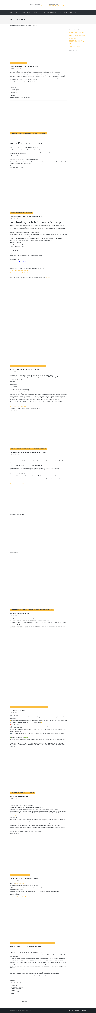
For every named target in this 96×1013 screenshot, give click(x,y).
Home (11, 12)
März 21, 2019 (14, 712)
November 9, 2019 (15, 68)
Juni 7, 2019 (13, 218)
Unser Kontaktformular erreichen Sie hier (19, 261)
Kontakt (76, 12)
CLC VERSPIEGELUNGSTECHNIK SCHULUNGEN (24, 878)
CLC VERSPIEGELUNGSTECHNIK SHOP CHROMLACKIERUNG (28, 452)
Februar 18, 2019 (14, 798)
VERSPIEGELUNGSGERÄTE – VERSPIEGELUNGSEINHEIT (26, 946)
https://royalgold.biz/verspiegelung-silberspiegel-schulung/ (22, 896)
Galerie (59, 12)
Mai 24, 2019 (13, 454)
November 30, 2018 (15, 948)
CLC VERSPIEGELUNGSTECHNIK (19, 613)
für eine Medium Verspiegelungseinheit (19, 270)
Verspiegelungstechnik (40, 133)
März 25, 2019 (14, 615)
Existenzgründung (51, 12)
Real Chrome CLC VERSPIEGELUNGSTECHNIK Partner (27, 137)
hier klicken (47, 277)
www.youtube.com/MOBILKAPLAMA (25, 978)
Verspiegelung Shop (17, 483)
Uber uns (17, 12)
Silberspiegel (29, 366)
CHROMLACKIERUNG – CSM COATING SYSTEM (24, 66)
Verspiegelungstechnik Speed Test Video (18, 815)
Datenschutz (83, 1010)
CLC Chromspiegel (21, 62)
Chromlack (14, 62)
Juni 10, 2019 (13, 139)
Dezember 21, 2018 (15, 880)
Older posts (24, 1001)
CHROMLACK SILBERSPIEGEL (19, 796)
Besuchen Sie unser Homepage (18, 406)
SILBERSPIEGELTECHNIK (17, 710)
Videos (65, 12)
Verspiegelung (30, 133)
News (71, 12)
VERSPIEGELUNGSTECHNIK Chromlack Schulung (26, 216)
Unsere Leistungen (26, 12)
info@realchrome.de (43, 81)
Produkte (36, 12)
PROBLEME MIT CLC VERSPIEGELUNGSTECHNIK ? (25, 369)
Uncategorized (15, 792)
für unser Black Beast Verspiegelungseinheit (20, 272)
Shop (43, 12)
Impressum (77, 1010)
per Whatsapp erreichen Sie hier (17, 264)
